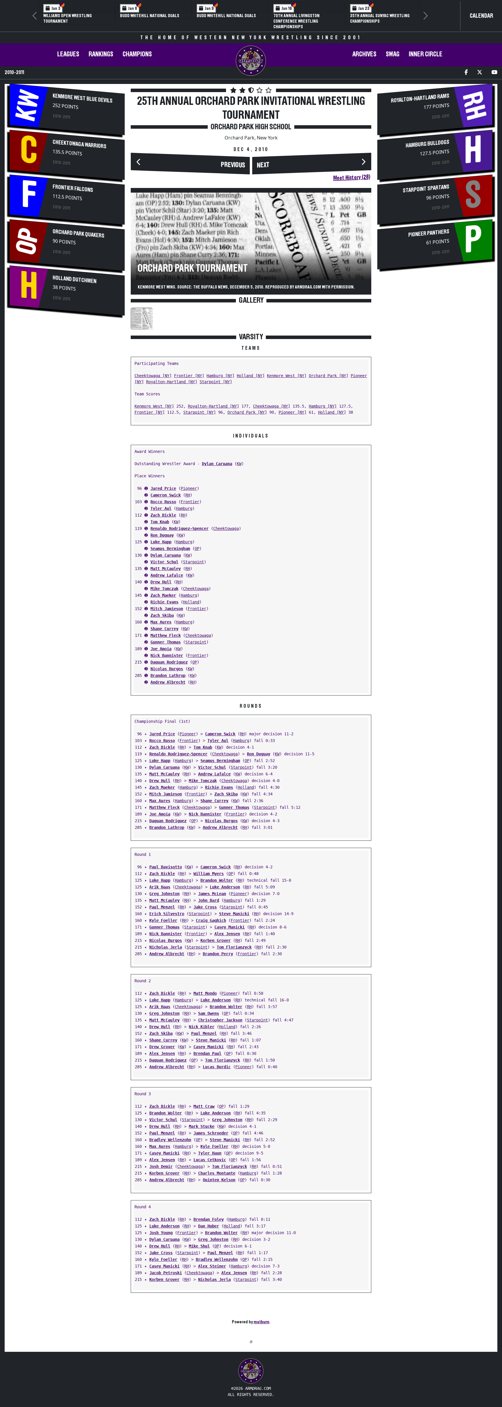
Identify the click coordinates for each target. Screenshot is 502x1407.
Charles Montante (216, 1173)
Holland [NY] (251, 375)
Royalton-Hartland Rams (420, 98)
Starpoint (193, 562)
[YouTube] (494, 73)
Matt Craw (203, 1106)
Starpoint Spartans (426, 188)
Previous (233, 165)
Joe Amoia (160, 648)
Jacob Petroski (165, 1272)
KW (239, 463)
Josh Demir (161, 1166)
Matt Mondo (205, 993)
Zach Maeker (163, 595)
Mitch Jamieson (166, 608)
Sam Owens (208, 1013)
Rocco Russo (163, 501)
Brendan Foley (208, 1219)
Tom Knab (159, 521)
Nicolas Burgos (166, 668)
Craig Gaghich (211, 920)
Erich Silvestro (166, 913)
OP (197, 548)
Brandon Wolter (216, 880)
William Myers (208, 873)
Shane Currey (164, 628)
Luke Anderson (225, 887)
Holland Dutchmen (74, 279)
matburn (261, 1322)
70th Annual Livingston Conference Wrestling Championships (296, 21)
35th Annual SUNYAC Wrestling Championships (380, 18)
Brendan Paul (207, 1053)
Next (263, 165)
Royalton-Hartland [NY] (171, 381)
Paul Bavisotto (165, 867)
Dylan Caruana (217, 463)
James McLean (212, 893)
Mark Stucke (201, 1126)
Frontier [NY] (189, 375)
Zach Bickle (163, 515)
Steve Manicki (234, 913)
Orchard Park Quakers (78, 233)
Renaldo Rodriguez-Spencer (179, 528)
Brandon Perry (218, 953)
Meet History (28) (351, 177)
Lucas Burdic (217, 1066)
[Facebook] (466, 73)
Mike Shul (199, 1246)
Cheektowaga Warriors (79, 144)
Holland (191, 602)
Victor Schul (164, 562)
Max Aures (160, 622)
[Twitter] (479, 73)
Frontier (190, 501)
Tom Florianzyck (234, 947)
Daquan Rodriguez (169, 662)
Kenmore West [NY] (286, 375)
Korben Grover (215, 940)
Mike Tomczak (164, 588)
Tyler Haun (209, 1153)
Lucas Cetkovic (209, 1159)
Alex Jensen (227, 933)
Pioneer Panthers (428, 233)
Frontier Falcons (73, 188)
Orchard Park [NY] (328, 375)
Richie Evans (164, 602)
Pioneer (189, 488)
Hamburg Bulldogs (427, 143)
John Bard (208, 900)
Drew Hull (160, 582)
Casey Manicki (229, 927)
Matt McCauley (165, 568)
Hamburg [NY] (220, 375)
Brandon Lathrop (167, 675)
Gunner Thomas (165, 642)
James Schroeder (210, 1133)
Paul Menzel (162, 907)
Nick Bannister (166, 655)
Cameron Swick (165, 495)
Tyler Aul (160, 508)
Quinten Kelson (219, 1179)
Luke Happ (160, 542)
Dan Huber (208, 1226)
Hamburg (184, 508)
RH (187, 495)
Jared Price (163, 488)
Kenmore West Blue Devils (82, 98)
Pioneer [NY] (292, 412)
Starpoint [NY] (216, 381)
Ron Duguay (162, 535)
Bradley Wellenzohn (170, 1139)
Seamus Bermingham (170, 548)
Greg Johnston (164, 893)
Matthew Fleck (165, 635)
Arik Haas (159, 887)
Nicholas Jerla (165, 947)
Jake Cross (205, 907)
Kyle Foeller (163, 920)
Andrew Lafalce (166, 575)
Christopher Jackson (220, 1020)
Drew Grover (162, 1046)
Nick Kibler (201, 1026)
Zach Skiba (162, 615)
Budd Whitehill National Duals (149, 15)
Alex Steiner (212, 1266)
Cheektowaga (226, 528)
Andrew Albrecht (167, 682)
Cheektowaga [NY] (153, 375)
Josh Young (161, 1232)
